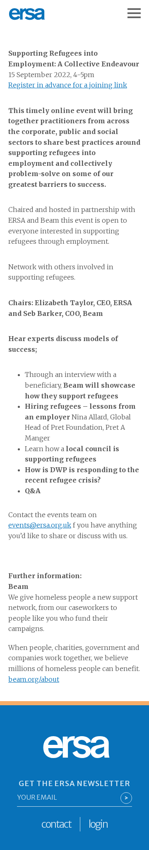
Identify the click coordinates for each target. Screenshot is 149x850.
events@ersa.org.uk (39, 525)
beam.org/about (33, 679)
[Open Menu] (138, 9)
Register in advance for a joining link (67, 85)
